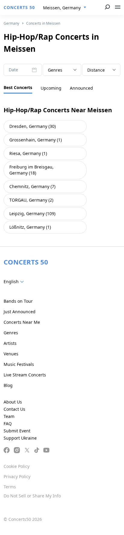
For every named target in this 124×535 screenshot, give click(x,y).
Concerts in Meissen (43, 23)
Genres (11, 333)
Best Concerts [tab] (18, 87)
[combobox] (64, 8)
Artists (10, 343)
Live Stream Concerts (25, 375)
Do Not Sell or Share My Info (32, 496)
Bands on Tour (18, 301)
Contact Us (14, 409)
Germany (11, 23)
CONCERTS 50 (19, 7)
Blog (8, 385)
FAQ (8, 423)
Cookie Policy (16, 466)
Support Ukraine (20, 438)
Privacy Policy (17, 476)
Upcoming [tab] (51, 88)
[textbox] (62, 70)
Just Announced (20, 311)
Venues (11, 354)
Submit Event (17, 431)
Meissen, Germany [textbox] (62, 8)
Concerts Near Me (22, 322)
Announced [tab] (81, 88)
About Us (13, 402)
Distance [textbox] (96, 70)
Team (9, 416)
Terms (10, 487)
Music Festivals (19, 364)
